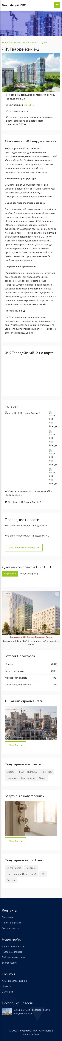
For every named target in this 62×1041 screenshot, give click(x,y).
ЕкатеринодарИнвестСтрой (21, 874)
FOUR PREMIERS (28, 771)
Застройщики (9, 962)
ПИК (43, 874)
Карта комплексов (12, 952)
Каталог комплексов (13, 946)
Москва (9, 664)
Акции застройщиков (14, 981)
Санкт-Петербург (15, 671)
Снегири (11, 880)
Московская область (16, 678)
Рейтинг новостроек (13, 957)
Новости (6, 986)
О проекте (8, 917)
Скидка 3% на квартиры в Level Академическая (32, 1011)
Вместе (11, 771)
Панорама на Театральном (21, 778)
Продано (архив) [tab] (29, 573)
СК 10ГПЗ (29, 104)
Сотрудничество (11, 928)
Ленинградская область (18, 684)
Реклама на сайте (12, 922)
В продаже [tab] (10, 573)
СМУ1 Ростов (14, 867)
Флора (42, 778)
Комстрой (31, 867)
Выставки (7, 991)
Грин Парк (46, 771)
